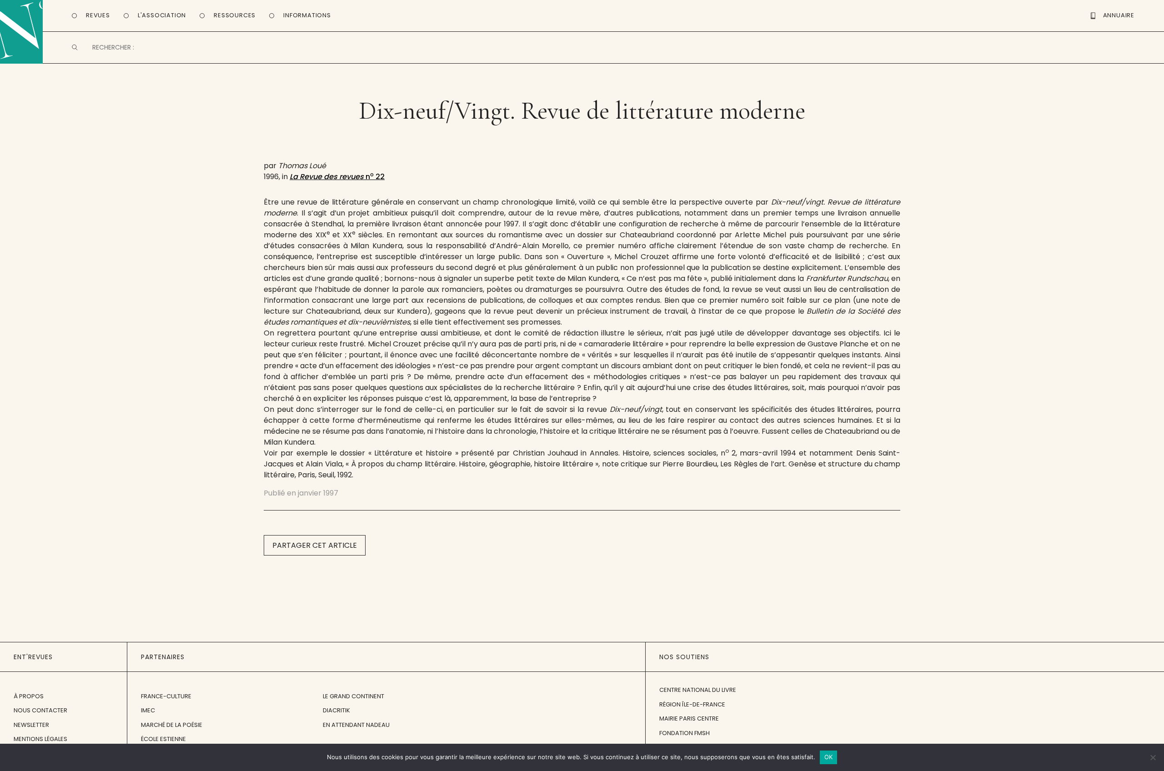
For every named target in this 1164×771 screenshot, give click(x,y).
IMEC (148, 710)
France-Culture (166, 696)
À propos (29, 696)
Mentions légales (40, 739)
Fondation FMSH (684, 733)
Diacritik (336, 710)
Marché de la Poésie (171, 725)
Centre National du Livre (697, 690)
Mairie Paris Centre (689, 718)
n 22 (337, 176)
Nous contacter (40, 710)
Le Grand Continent (353, 696)
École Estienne (163, 739)
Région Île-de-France (692, 704)
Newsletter (31, 725)
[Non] (1152, 757)
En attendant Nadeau (356, 725)
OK (828, 757)
